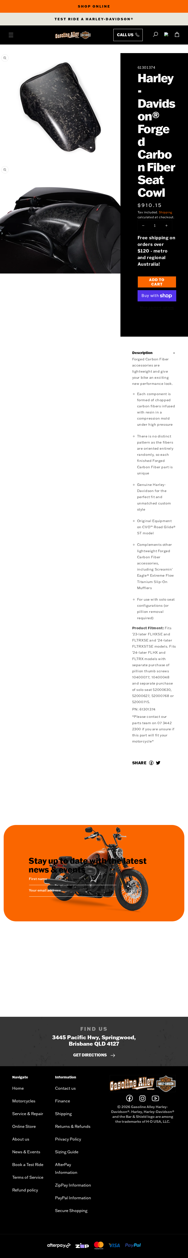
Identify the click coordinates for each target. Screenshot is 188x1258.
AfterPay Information (66, 1168)
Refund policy (25, 1190)
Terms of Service (27, 1177)
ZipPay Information (73, 1185)
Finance (62, 1100)
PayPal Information (73, 1197)
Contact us (65, 1088)
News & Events (26, 1151)
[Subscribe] (111, 891)
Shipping (165, 212)
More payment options (157, 307)
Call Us (125, 34)
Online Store (24, 1126)
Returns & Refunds (72, 1126)
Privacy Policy (68, 1139)
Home (18, 1088)
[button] (11, 35)
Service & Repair (27, 1113)
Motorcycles (23, 1100)
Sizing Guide (66, 1151)
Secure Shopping (71, 1210)
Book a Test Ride (27, 1164)
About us (20, 1139)
